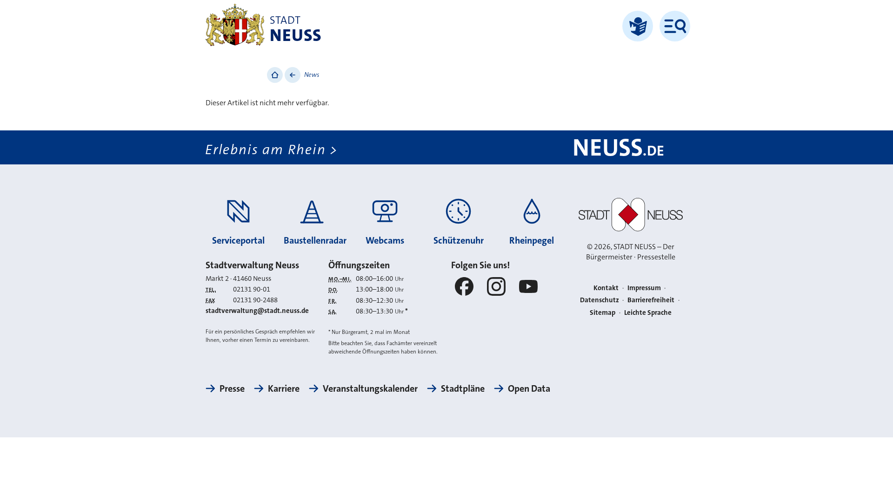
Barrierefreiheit (650, 300)
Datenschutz (599, 300)
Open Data (529, 388)
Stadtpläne (463, 388)
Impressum (644, 287)
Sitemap (602, 312)
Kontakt (606, 287)
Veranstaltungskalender (370, 388)
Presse (232, 388)
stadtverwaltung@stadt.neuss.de (257, 310)
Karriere (284, 388)
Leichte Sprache (648, 312)
